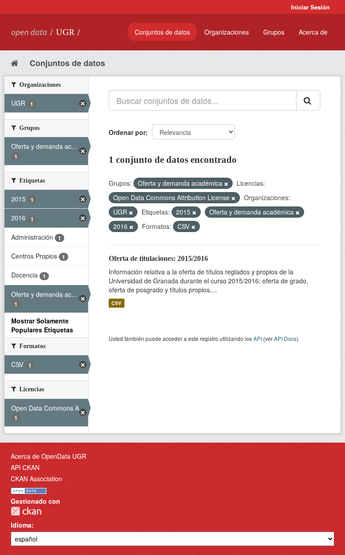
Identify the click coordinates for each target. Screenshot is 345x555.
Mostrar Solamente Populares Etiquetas (42, 325)
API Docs (285, 338)
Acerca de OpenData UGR (48, 456)
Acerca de (313, 31)
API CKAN (25, 467)
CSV (116, 303)
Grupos (273, 31)
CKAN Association (36, 478)
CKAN (26, 511)
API (257, 338)
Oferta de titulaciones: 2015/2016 (158, 258)
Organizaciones (226, 31)
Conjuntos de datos (162, 31)
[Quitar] (226, 183)
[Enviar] (308, 100)
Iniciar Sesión (310, 7)
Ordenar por (127, 132)
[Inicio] (14, 62)
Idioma (21, 524)
